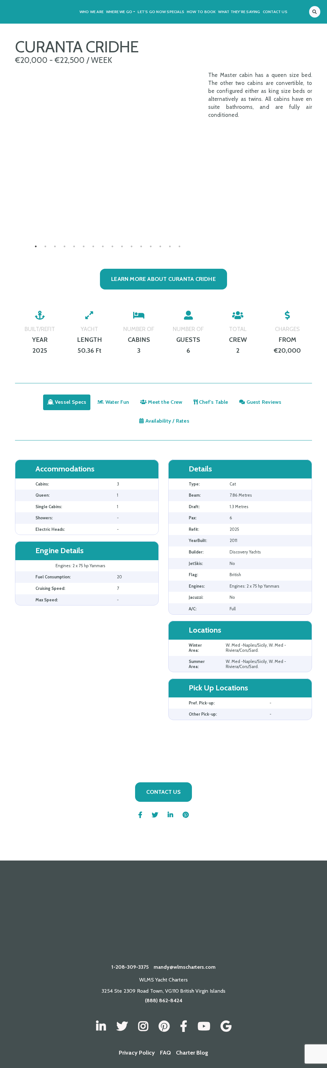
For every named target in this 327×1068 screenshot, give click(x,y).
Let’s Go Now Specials (161, 11)
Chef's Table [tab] (213, 402)
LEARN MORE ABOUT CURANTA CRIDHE (163, 278)
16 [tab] (179, 246)
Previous (10, 219)
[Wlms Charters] (164, 1026)
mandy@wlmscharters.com (185, 967)
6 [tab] (83, 246)
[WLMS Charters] (122, 1026)
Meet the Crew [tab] (164, 402)
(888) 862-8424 (163, 1000)
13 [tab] (151, 246)
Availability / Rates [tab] (166, 421)
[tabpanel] (107, 219)
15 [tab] (170, 246)
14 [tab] (160, 246)
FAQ (165, 1052)
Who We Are (91, 11)
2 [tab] (45, 246)
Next (205, 219)
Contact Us (275, 11)
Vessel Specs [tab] (70, 402)
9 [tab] (112, 246)
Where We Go (119, 11)
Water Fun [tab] (116, 402)
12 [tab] (141, 246)
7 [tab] (93, 246)
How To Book (201, 11)
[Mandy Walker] (101, 1026)
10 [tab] (122, 246)
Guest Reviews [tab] (263, 402)
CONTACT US (163, 791)
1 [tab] (36, 246)
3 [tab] (55, 246)
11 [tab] (131, 246)
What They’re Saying (239, 11)
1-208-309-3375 (130, 967)
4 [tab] (64, 246)
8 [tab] (103, 246)
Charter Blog (192, 1052)
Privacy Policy (137, 1052)
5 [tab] (74, 246)
